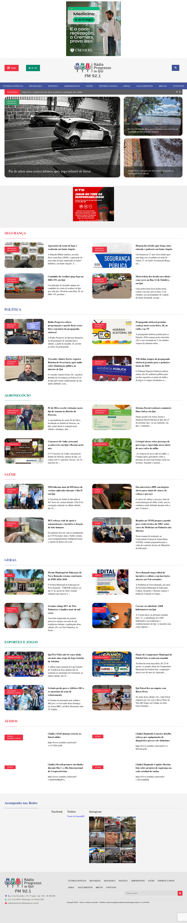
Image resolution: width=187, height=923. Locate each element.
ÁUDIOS (10, 736)
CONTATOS (178, 86)
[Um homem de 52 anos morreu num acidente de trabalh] (96, 839)
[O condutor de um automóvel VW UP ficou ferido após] (128, 824)
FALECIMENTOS (145, 86)
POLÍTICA (53, 86)
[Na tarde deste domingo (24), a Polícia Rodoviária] (96, 855)
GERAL (127, 86)
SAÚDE (89, 86)
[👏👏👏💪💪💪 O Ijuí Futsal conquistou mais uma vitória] (128, 855)
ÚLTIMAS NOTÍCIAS (13, 86)
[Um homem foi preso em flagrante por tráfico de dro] (112, 855)
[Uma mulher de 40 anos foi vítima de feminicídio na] (112, 839)
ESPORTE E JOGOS (108, 86)
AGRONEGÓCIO (72, 86)
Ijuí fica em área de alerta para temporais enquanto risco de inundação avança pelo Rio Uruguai (153, 130)
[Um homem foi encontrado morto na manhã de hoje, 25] (112, 824)
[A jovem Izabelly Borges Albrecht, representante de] (96, 824)
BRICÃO (163, 86)
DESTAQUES (11, 101)
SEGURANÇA (35, 86)
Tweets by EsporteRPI (75, 816)
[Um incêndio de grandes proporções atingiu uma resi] (128, 839)
